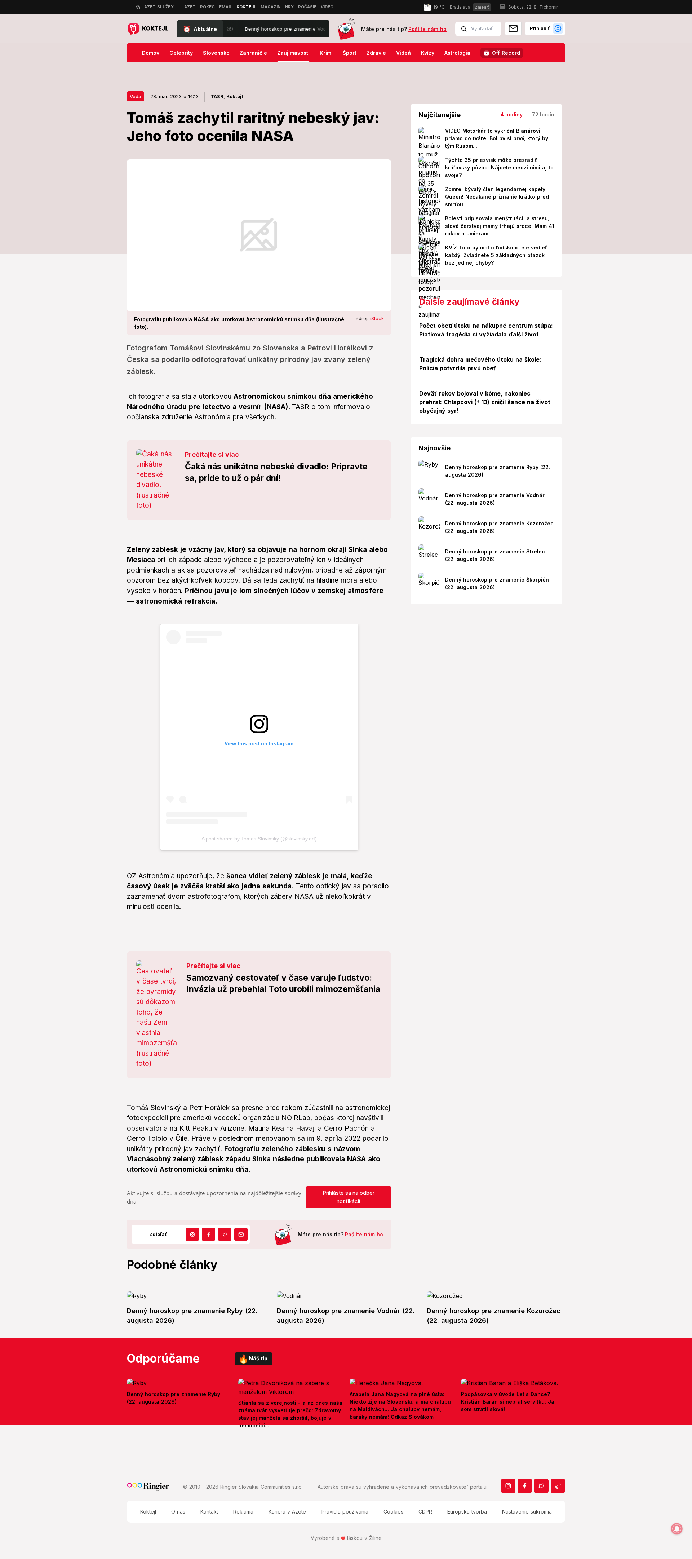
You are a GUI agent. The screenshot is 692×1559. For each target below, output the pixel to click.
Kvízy (427, 53)
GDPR (425, 1512)
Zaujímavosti (293, 53)
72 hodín (543, 114)
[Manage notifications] (677, 1528)
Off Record (506, 53)
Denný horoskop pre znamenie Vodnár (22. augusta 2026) (279, 29)
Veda (135, 96)
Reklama (243, 1512)
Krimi (326, 53)
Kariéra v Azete (287, 1512)
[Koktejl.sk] (147, 29)
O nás (178, 1512)
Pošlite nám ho (427, 29)
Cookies (393, 1512)
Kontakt (209, 1512)
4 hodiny (511, 114)
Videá (403, 53)
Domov (150, 53)
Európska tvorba (467, 1512)
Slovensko (216, 53)
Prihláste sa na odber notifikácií (348, 1197)
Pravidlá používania (344, 1512)
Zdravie (376, 53)
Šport (349, 53)
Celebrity (181, 53)
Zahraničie (253, 53)
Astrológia (457, 53)
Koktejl (148, 1512)
